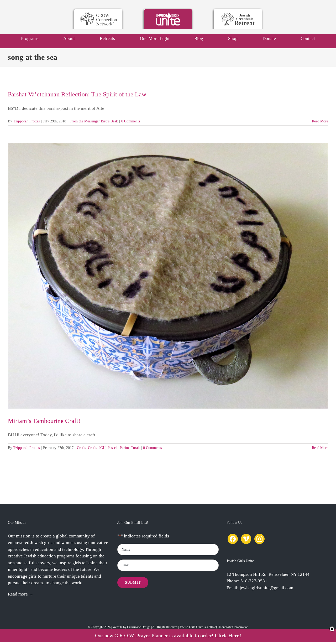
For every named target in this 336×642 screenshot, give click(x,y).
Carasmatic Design (138, 627)
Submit (133, 582)
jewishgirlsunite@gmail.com (266, 587)
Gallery (173, 276)
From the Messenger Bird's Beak (94, 121)
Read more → (20, 594)
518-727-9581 (253, 580)
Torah (135, 448)
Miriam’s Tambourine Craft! (163, 276)
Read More (320, 121)
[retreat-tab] (238, 9)
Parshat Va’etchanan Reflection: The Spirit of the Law (77, 94)
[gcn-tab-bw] (98, 9)
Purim (124, 448)
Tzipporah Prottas (26, 121)
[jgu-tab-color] (168, 9)
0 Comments (130, 121)
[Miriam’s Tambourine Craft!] (168, 276)
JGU (102, 448)
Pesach (113, 448)
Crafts (81, 448)
